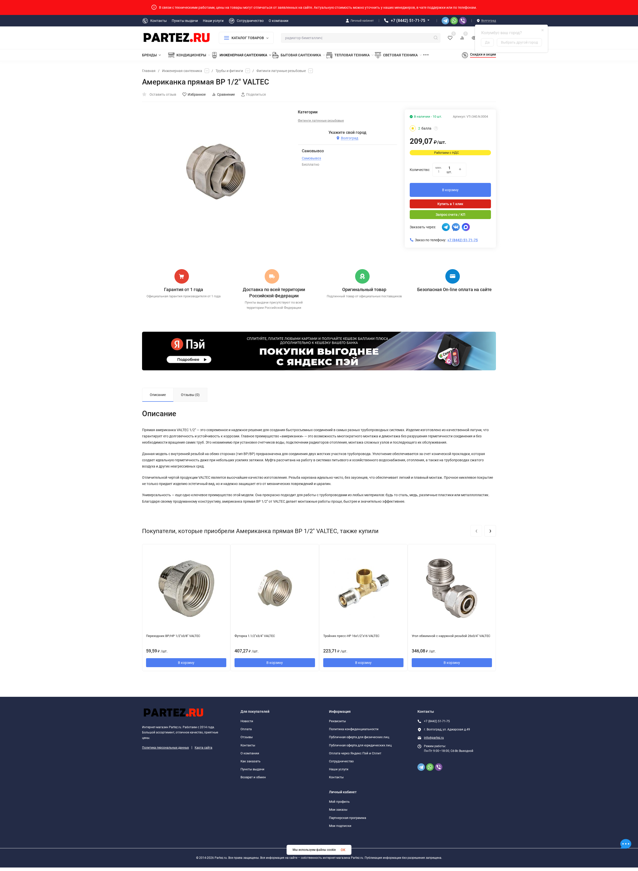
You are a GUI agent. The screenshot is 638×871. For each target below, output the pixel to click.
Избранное (197, 94)
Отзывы (246, 737)
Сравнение (226, 94)
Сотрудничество (341, 761)
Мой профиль (339, 801)
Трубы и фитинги (229, 71)
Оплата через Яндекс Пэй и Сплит (355, 753)
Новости (246, 721)
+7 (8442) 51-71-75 (408, 20)
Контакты (247, 745)
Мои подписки (340, 826)
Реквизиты (337, 721)
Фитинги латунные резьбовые (281, 71)
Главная (149, 71)
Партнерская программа (347, 818)
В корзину (450, 190)
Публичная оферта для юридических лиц (360, 745)
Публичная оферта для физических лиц (359, 737)
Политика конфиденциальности (354, 729)
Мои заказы (338, 809)
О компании (249, 753)
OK (343, 850)
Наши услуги (338, 769)
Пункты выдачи (252, 769)
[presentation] (476, 531)
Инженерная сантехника (182, 71)
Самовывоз (311, 158)
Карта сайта (203, 747)
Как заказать (250, 761)
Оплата (246, 729)
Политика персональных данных (165, 747)
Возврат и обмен (253, 777)
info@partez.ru (434, 737)
